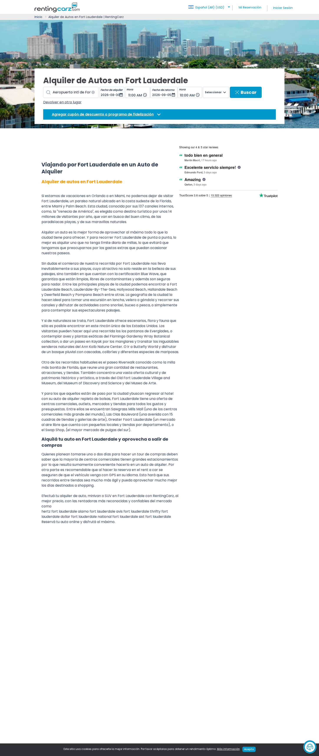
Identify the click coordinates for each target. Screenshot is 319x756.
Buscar (249, 92)
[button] (209, 6)
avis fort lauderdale (132, 511)
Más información (228, 749)
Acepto (249, 749)
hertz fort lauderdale (59, 511)
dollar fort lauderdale (79, 516)
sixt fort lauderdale (155, 516)
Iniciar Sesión (283, 8)
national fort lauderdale (118, 516)
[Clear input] (93, 92)
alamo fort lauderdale (96, 511)
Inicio (38, 17)
